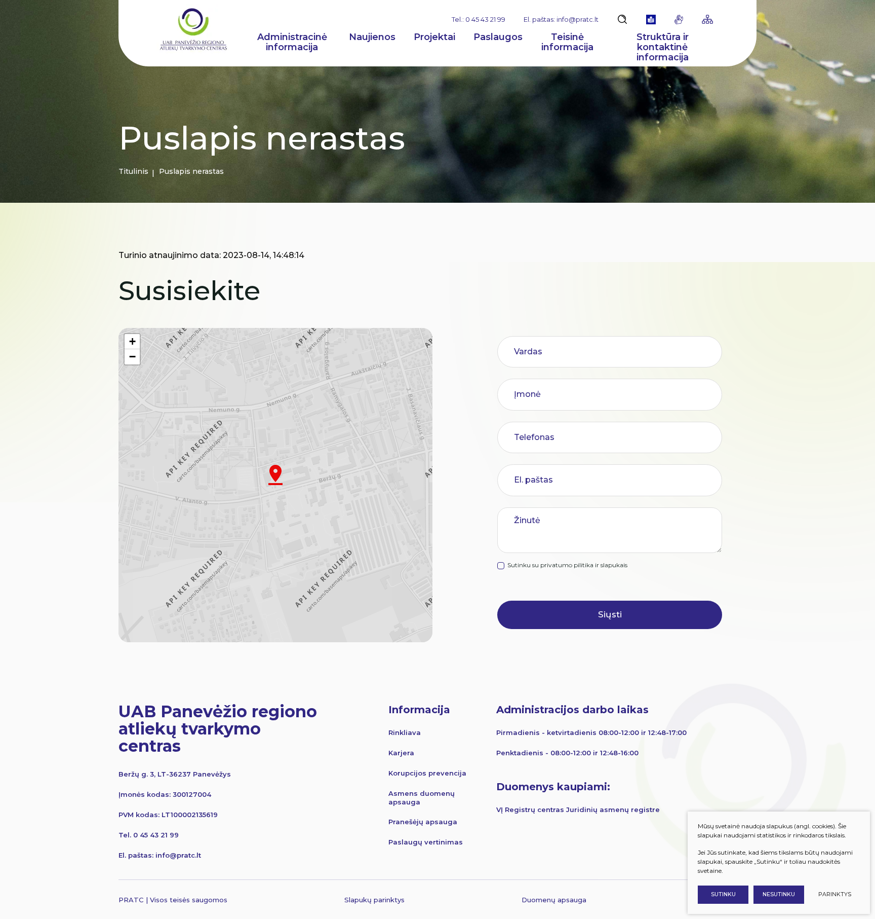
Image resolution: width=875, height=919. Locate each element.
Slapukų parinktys (374, 900)
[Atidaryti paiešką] (622, 19)
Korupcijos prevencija (427, 773)
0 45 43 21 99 (156, 835)
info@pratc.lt (178, 855)
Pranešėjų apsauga (422, 822)
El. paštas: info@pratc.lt (561, 19)
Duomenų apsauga (554, 900)
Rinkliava (404, 732)
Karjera (401, 753)
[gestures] (679, 19)
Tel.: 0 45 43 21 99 (478, 19)
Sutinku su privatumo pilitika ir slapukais (567, 565)
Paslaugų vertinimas (425, 842)
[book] (651, 19)
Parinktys (834, 894)
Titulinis (133, 171)
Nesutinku (779, 894)
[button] (275, 475)
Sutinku (723, 894)
